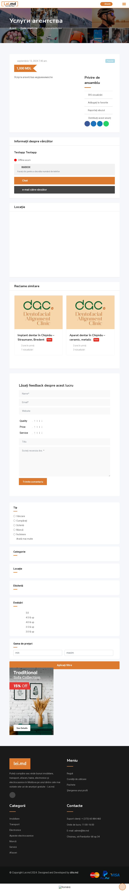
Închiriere (21, 534)
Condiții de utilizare (76, 779)
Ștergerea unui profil (77, 790)
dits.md (74, 872)
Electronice (15, 830)
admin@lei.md (81, 830)
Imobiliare (14, 818)
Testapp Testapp (25, 152)
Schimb (20, 525)
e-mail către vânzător (34, 189)
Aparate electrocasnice (21, 835)
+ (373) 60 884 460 (91, 818)
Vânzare (20, 516)
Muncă (19, 529)
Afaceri (13, 852)
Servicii (13, 847)
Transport (14, 824)
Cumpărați (21, 520)
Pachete (71, 784)
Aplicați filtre (64, 665)
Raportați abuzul (96, 110)
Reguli (70, 773)
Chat (25, 180)
